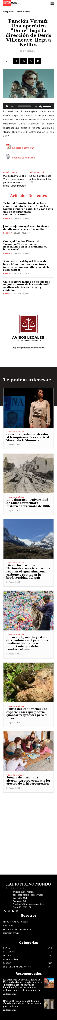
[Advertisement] (28, 821)
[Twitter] (4, 910)
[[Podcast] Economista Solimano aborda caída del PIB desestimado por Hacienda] (49, 1004)
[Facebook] (16, 61)
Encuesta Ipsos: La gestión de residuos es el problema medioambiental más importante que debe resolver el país (27, 643)
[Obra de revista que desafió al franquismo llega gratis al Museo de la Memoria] (28, 408)
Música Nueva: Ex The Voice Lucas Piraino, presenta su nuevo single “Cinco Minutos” (14, 180)
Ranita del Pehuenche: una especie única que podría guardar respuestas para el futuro (26, 713)
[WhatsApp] (31, 61)
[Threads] (17, 910)
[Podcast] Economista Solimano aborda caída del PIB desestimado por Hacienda (22, 1004)
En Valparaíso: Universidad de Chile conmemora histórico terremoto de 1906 (28, 503)
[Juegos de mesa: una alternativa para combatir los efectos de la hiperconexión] (28, 751)
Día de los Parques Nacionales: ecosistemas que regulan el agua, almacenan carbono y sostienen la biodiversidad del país (28, 572)
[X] (23, 61)
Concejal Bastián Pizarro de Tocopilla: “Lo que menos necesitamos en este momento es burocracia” (25, 245)
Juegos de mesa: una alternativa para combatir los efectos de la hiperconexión (28, 781)
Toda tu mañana (22, 11)
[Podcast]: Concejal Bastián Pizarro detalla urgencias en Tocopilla (27, 228)
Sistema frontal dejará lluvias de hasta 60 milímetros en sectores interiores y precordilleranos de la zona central (26, 265)
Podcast (7, 233)
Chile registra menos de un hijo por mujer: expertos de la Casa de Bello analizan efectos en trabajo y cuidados (26, 286)
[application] (28, 106)
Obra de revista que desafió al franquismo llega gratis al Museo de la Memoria (27, 437)
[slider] (47, 106)
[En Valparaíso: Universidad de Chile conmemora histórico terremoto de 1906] (28, 473)
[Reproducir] (7, 106)
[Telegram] (38, 61)
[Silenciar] (40, 106)
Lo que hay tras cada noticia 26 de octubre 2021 (40, 179)
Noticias (7, 218)
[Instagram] (9, 910)
